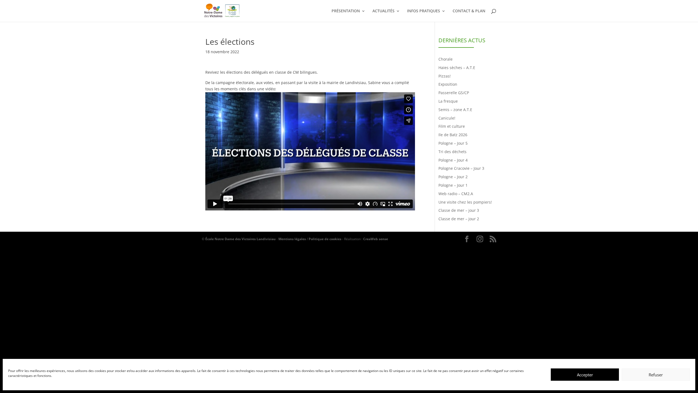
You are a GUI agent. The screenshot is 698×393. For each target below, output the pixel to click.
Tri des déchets (452, 151)
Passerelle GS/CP (453, 92)
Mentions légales (292, 239)
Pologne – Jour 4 (453, 160)
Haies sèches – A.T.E (456, 67)
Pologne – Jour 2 (453, 176)
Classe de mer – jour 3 (458, 210)
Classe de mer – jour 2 (458, 218)
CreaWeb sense (375, 239)
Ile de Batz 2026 (452, 134)
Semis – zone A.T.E (455, 109)
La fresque (448, 101)
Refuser (656, 374)
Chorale (445, 59)
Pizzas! (444, 76)
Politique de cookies (325, 239)
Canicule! (446, 118)
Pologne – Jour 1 (453, 185)
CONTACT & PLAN (469, 11)
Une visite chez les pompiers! (465, 202)
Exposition (447, 84)
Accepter (585, 374)
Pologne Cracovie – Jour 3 (461, 168)
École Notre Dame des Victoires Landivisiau (240, 239)
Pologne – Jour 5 (453, 143)
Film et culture (451, 126)
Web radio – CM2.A (455, 193)
